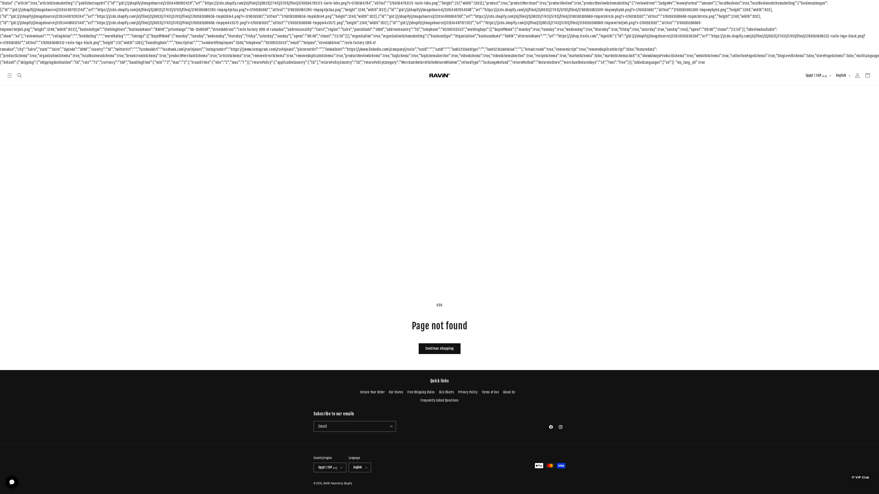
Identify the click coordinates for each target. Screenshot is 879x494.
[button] (10, 75)
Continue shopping (440, 348)
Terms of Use (490, 392)
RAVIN (326, 483)
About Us (509, 392)
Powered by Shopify (341, 483)
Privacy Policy (467, 392)
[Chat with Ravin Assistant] (11, 482)
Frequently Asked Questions (440, 400)
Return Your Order (372, 392)
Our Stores (396, 392)
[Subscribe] (391, 426)
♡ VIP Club (860, 477)
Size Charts (446, 392)
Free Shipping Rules (421, 392)
